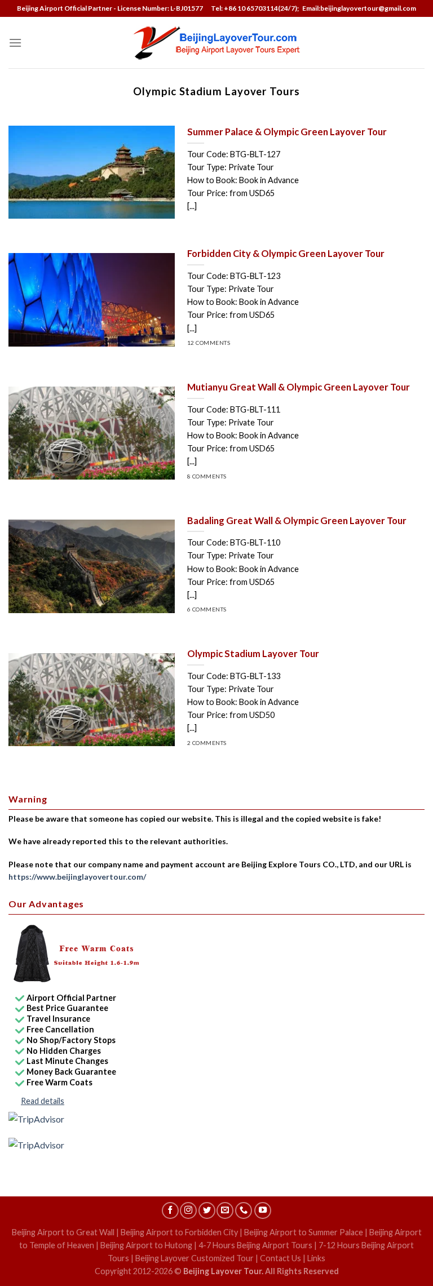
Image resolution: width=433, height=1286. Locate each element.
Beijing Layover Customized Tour (194, 1258)
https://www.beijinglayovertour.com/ (77, 876)
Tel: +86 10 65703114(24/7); (255, 8)
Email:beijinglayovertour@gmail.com (358, 8)
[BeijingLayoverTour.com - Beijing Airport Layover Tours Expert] (217, 42)
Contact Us (280, 1258)
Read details (42, 1101)
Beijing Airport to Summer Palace (303, 1232)
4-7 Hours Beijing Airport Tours (255, 1245)
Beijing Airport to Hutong (146, 1245)
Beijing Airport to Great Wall (63, 1232)
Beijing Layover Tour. (223, 1271)
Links (316, 1258)
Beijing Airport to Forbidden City (179, 1232)
